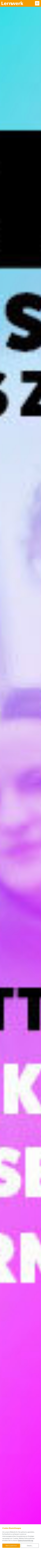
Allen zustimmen (11, 1546)
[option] (20, 778)
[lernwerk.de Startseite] (12, 4)
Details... (30, 1546)
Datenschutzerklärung (25, 1540)
